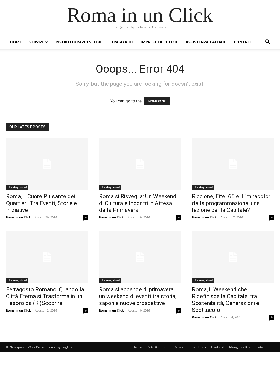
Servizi (36, 42)
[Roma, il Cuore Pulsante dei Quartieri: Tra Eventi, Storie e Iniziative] (47, 164)
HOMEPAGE (157, 101)
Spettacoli (198, 347)
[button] (267, 42)
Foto (259, 347)
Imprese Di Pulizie (159, 42)
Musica (180, 347)
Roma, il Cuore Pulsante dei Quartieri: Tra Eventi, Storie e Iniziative (41, 203)
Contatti (243, 42)
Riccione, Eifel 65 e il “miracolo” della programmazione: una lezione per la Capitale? (231, 203)
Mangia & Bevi (240, 347)
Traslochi (122, 42)
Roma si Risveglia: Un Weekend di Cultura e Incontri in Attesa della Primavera (137, 203)
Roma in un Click (18, 217)
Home (16, 42)
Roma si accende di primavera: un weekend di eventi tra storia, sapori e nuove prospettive (137, 296)
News (138, 347)
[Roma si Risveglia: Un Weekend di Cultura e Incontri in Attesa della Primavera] (140, 164)
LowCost (217, 347)
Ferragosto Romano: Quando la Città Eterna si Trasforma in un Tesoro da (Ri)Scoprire (45, 296)
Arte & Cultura (159, 347)
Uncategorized (17, 187)
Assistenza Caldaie (206, 42)
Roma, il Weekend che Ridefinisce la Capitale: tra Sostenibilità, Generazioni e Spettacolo (225, 299)
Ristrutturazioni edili (80, 42)
